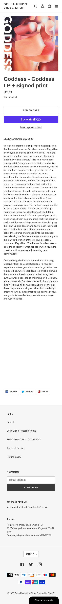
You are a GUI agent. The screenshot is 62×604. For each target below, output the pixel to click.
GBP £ (30, 554)
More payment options (31, 127)
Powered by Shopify (46, 593)
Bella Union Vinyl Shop (15, 5)
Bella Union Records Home (21, 430)
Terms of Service (16, 448)
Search (10, 422)
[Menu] (56, 6)
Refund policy (14, 456)
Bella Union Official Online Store (24, 439)
